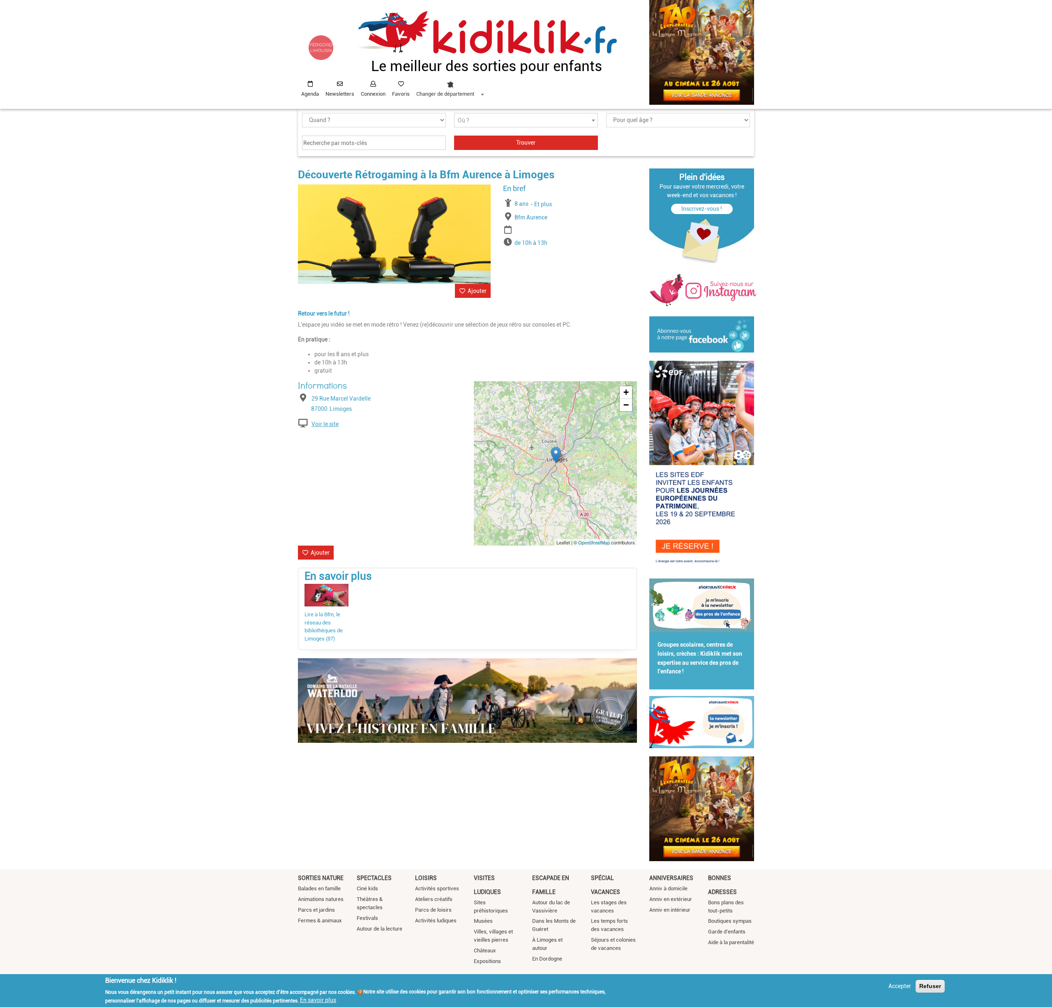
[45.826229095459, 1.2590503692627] (556, 455)
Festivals (367, 918)
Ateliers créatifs (433, 899)
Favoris (401, 94)
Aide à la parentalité (731, 942)
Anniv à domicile (668, 888)
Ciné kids (367, 888)
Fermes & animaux (320, 920)
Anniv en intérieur (669, 910)
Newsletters (339, 94)
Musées (483, 921)
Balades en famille (319, 888)
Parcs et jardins (316, 910)
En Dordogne (547, 959)
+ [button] (626, 392)
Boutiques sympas (730, 921)
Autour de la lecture (379, 929)
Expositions (487, 961)
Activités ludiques (436, 920)
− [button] (626, 405)
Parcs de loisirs (433, 910)
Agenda (310, 94)
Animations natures (321, 899)
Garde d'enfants (726, 932)
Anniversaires (671, 878)
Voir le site (325, 424)
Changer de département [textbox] (445, 94)
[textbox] (526, 120)
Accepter (899, 986)
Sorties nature (321, 878)
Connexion (373, 94)
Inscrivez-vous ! (701, 208)
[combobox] (450, 86)
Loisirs (426, 878)
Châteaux (485, 950)
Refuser (930, 986)
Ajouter (477, 291)
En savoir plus (318, 1000)
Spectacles (374, 878)
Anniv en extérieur (670, 899)
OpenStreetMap (594, 542)
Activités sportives (437, 888)
